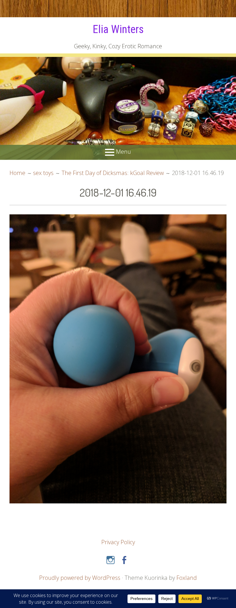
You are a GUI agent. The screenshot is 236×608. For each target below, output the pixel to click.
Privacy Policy (118, 542)
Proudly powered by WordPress (79, 578)
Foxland (186, 578)
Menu (123, 151)
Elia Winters (118, 29)
